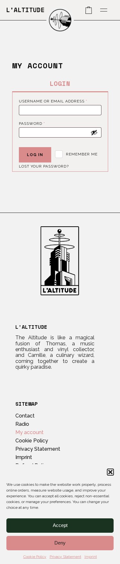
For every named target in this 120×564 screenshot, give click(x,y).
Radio (22, 424)
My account (29, 432)
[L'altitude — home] (60, 20)
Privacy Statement (65, 556)
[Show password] (94, 132)
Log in (35, 155)
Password (42, 123)
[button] (110, 472)
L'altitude (25, 9)
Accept (60, 525)
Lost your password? (44, 166)
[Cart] (88, 10)
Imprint (90, 556)
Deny (60, 542)
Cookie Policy (34, 556)
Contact (25, 416)
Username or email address (60, 101)
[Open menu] (104, 10)
